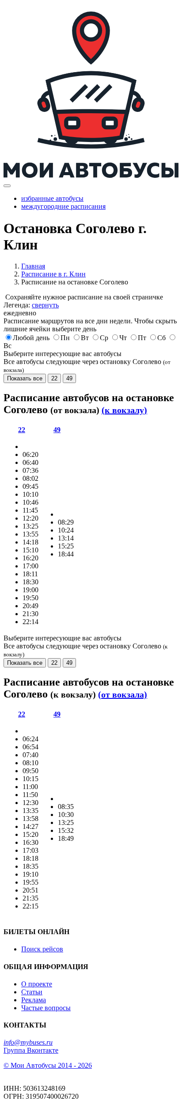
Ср (104, 337)
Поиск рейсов (42, 949)
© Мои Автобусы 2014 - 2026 (48, 1065)
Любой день (31, 337)
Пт (142, 337)
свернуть (45, 305)
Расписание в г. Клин (53, 274)
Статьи (31, 992)
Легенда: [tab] (31, 305)
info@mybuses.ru (28, 1042)
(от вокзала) (122, 694)
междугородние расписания (63, 206)
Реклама (33, 1000)
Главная (33, 266)
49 (69, 378)
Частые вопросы (46, 1008)
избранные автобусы (52, 198)
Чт (123, 337)
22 (54, 378)
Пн (65, 337)
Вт (85, 337)
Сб (161, 337)
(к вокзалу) (124, 410)
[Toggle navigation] (7, 185)
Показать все (24, 378)
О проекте (36, 984)
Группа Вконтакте (31, 1050)
